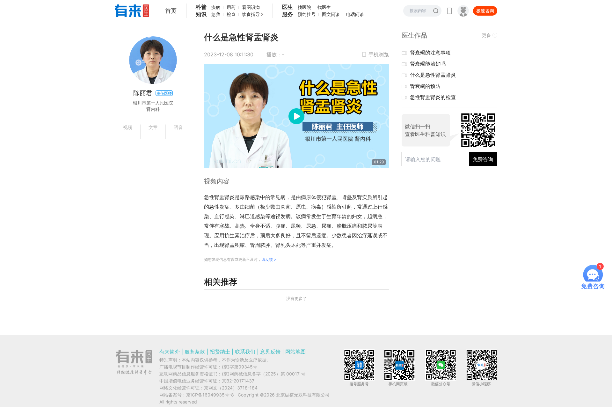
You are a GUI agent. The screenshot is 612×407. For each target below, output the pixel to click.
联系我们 (245, 351)
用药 (231, 7)
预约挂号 (307, 14)
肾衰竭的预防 (425, 86)
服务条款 (195, 351)
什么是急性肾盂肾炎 (433, 75)
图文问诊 (331, 14)
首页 (171, 10)
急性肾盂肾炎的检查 (433, 97)
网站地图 (295, 351)
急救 (215, 14)
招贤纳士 (220, 351)
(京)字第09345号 (239, 366)
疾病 (215, 7)
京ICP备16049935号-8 (210, 394)
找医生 (324, 7)
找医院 (304, 7)
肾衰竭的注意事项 (430, 52)
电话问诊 (355, 14)
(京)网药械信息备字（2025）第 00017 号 (263, 373)
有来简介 (169, 351)
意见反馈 (270, 351)
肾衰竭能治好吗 (428, 64)
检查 (231, 14)
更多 (486, 35)
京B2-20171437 (238, 380)
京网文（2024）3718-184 (231, 387)
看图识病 (251, 7)
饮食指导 (251, 14)
